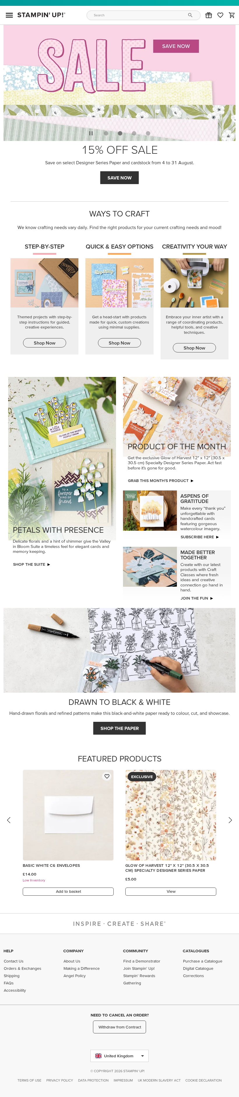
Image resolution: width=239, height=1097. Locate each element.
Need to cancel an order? (120, 1015)
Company (73, 950)
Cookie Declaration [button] (203, 1080)
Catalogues (196, 950)
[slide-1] (120, 133)
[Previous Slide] (9, 825)
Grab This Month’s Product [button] (119, 177)
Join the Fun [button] (194, 598)
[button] (208, 15)
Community (135, 950)
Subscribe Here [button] (197, 536)
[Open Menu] (9, 15)
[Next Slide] (230, 825)
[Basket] (232, 15)
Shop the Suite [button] (29, 564)
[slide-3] (148, 133)
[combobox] (144, 15)
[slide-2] (134, 133)
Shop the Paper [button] (120, 728)
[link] (220, 15)
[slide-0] (106, 133)
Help (8, 950)
